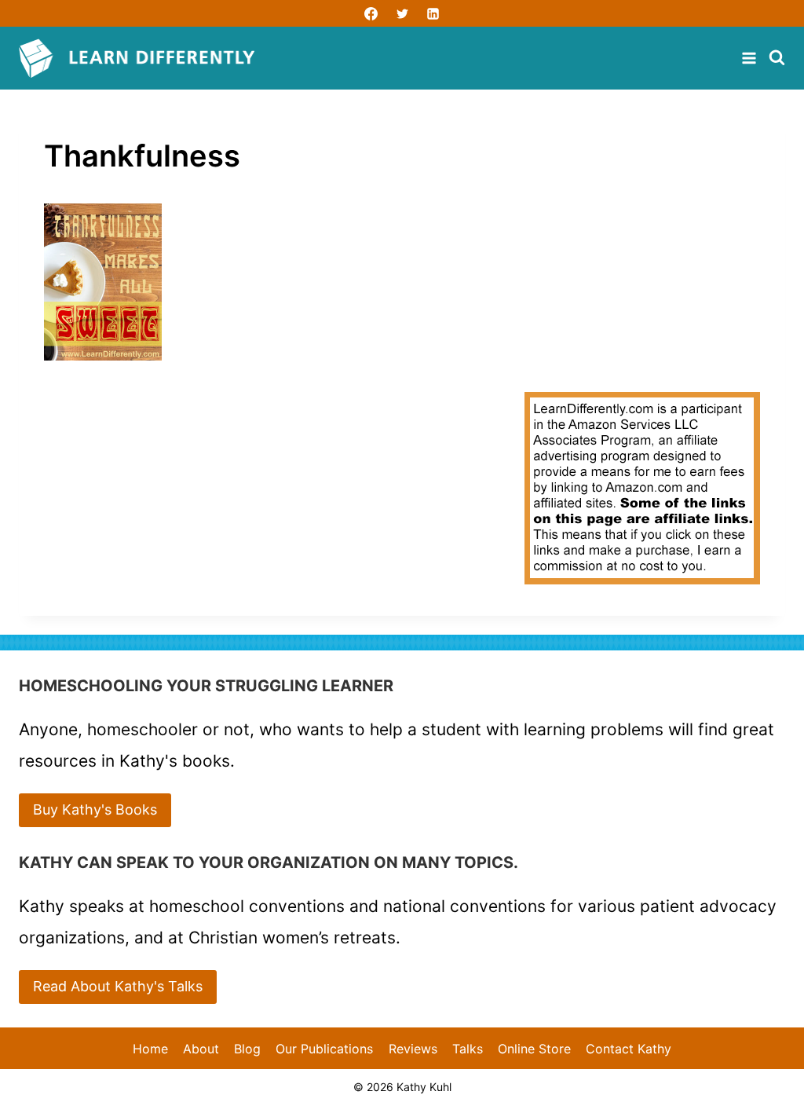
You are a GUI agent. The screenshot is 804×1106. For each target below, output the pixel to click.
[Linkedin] (432, 13)
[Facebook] (371, 13)
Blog (247, 1049)
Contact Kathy (628, 1049)
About (201, 1049)
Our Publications (324, 1049)
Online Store (534, 1049)
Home (150, 1049)
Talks (467, 1049)
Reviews (413, 1049)
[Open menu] (751, 58)
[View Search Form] (777, 58)
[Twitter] (402, 13)
